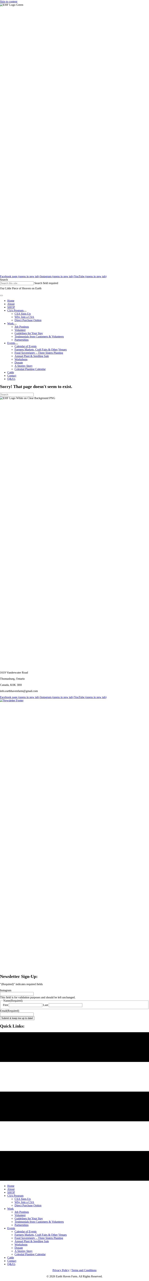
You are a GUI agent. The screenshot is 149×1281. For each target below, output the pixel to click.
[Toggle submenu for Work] (15, 324)
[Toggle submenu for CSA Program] (24, 311)
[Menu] (1, 295)
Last (45, 1005)
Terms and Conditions (83, 1270)
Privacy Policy (61, 1270)
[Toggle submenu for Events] (16, 344)
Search (4, 279)
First (5, 1005)
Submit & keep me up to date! (17, 1018)
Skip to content (8, 1)
